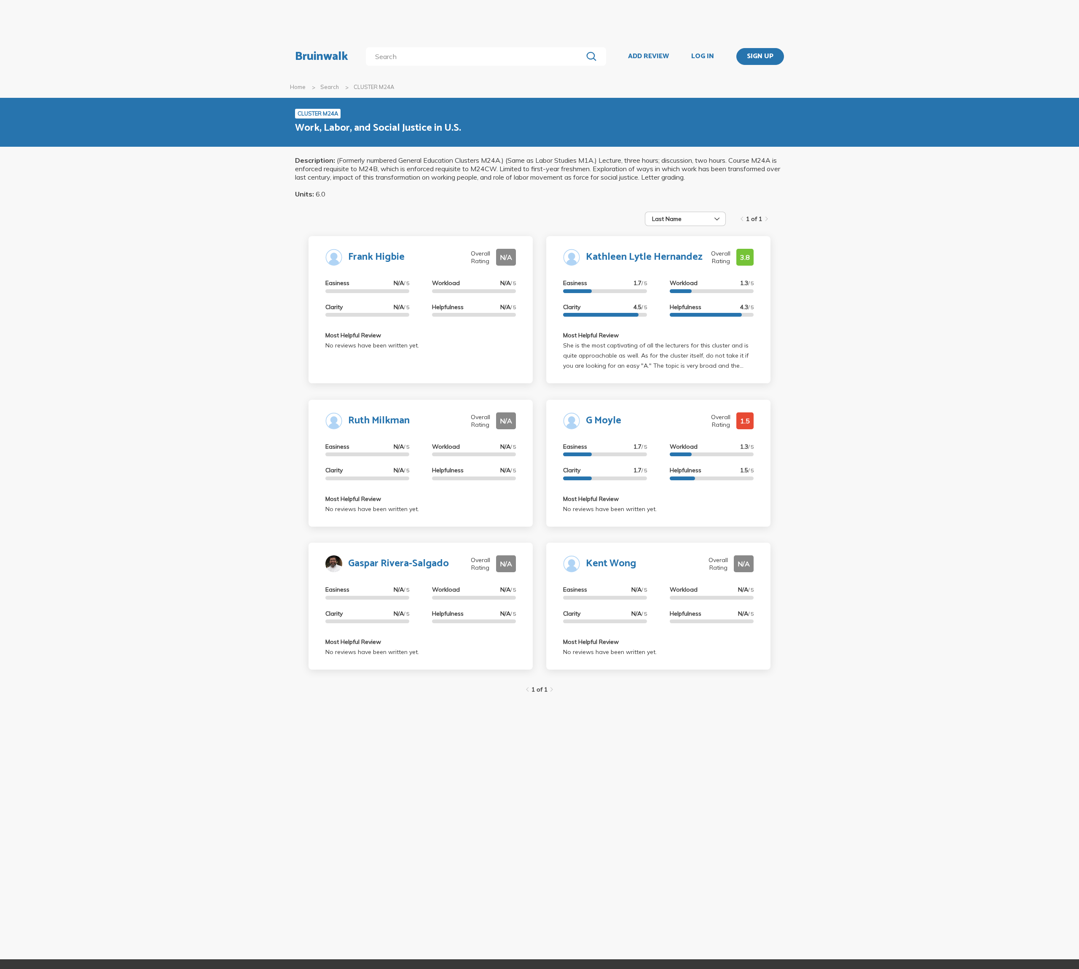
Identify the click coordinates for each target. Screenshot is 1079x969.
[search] (476, 56)
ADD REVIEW (648, 56)
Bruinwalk (321, 56)
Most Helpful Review (353, 335)
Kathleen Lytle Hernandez (644, 257)
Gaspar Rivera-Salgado (398, 563)
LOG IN (702, 56)
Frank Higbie (376, 257)
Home (298, 86)
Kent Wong (611, 563)
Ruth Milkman (379, 420)
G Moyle (603, 420)
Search (329, 86)
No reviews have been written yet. (372, 345)
